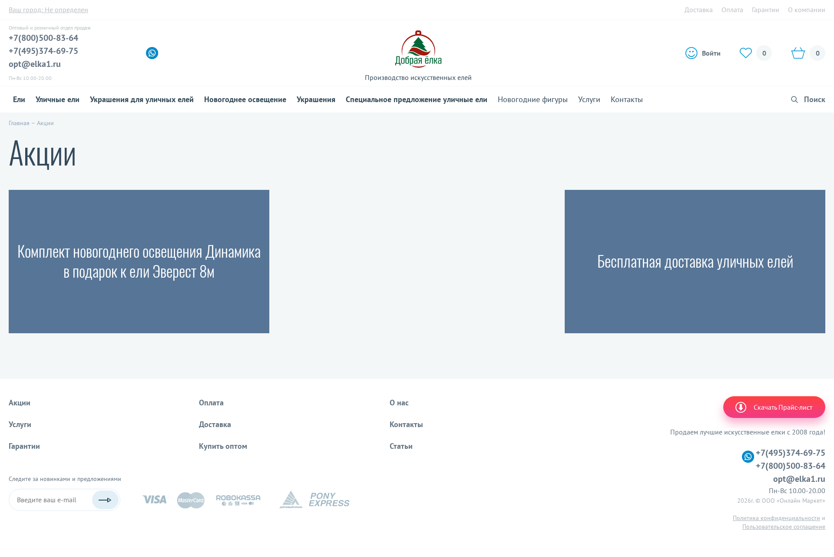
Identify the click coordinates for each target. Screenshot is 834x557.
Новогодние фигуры (533, 99)
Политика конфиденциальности (776, 518)
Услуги (589, 99)
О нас (399, 403)
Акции (19, 403)
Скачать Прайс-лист (783, 407)
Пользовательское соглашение (783, 526)
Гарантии (765, 9)
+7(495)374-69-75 (43, 50)
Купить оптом (223, 446)
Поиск (814, 99)
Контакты (627, 99)
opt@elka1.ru (35, 64)
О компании (806, 9)
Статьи (401, 446)
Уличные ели (57, 99)
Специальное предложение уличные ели (416, 99)
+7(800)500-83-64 (43, 37)
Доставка (699, 9)
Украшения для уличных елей (142, 99)
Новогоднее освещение (245, 99)
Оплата (732, 9)
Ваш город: (48, 9)
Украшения (316, 99)
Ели (19, 99)
